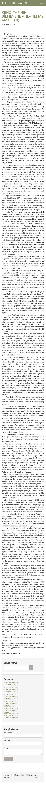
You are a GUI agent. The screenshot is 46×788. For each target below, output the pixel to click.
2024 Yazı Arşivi (11, 687)
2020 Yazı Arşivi (11, 696)
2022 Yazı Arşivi (11, 692)
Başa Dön (38, 777)
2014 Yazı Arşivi (11, 711)
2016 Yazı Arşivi (11, 706)
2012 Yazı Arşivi (11, 715)
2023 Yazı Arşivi (11, 689)
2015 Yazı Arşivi (11, 708)
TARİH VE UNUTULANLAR (14, 3)
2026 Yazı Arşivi (11, 682)
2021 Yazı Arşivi (11, 694)
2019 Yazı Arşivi (11, 699)
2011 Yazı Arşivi (11, 718)
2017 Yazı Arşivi (11, 703)
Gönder (8, 759)
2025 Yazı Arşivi (11, 685)
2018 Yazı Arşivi (11, 701)
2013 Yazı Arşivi (11, 713)
